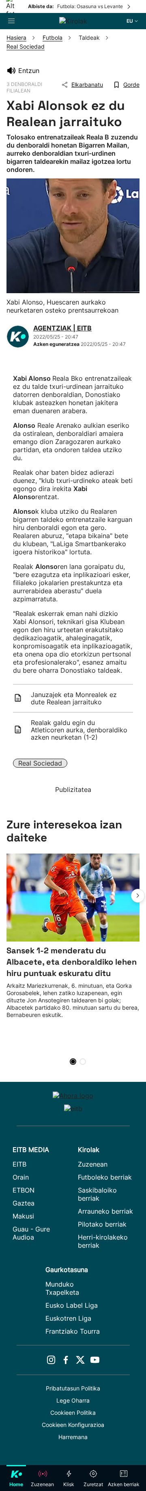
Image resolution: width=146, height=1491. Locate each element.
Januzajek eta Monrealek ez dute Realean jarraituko (74, 698)
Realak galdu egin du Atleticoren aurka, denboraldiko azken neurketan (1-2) (79, 730)
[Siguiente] (129, 6)
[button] (138, 896)
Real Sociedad (40, 763)
